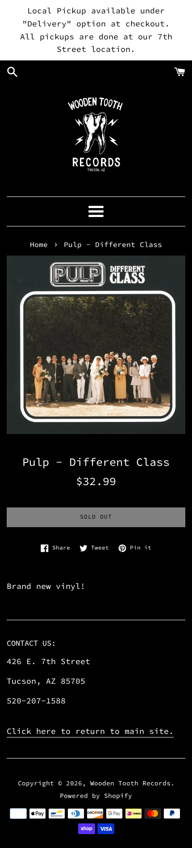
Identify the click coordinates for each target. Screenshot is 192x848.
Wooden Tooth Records (130, 783)
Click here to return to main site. (90, 731)
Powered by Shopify (96, 796)
